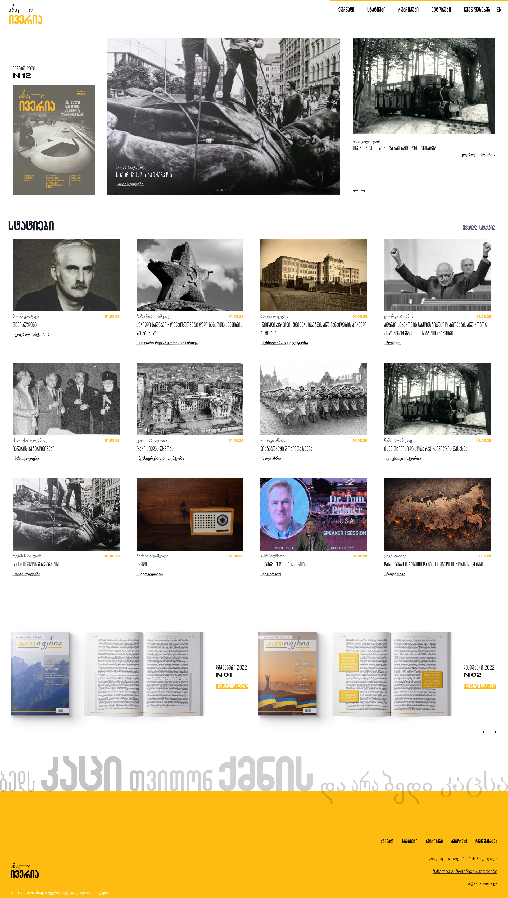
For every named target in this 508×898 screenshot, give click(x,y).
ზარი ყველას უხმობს (155, 448)
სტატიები (376, 9)
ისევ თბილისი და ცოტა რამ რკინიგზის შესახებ (168, 174)
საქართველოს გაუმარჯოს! (36, 564)
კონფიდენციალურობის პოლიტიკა (462, 858)
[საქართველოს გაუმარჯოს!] (66, 514)
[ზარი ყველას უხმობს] (190, 399)
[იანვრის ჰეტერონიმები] (66, 399)
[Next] (493, 732)
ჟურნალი (346, 9)
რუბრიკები (408, 9)
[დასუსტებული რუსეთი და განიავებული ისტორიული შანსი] (437, 514)
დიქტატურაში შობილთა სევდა (379, 148)
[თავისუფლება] (66, 275)
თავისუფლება (25, 324)
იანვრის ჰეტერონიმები (34, 448)
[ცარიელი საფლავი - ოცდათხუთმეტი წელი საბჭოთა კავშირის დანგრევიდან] (190, 275)
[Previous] (485, 732)
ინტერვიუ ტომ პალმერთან (283, 564)
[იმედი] (190, 514)
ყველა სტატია (479, 227)
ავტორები (441, 9)
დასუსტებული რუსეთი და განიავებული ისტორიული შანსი (433, 564)
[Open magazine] (107, 675)
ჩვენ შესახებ (477, 9)
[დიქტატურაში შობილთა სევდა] (313, 399)
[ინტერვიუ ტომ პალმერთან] (313, 514)
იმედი (142, 564)
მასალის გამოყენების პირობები (465, 871)
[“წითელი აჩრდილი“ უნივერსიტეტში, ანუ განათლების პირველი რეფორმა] (313, 275)
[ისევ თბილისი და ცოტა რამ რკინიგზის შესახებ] (437, 399)
